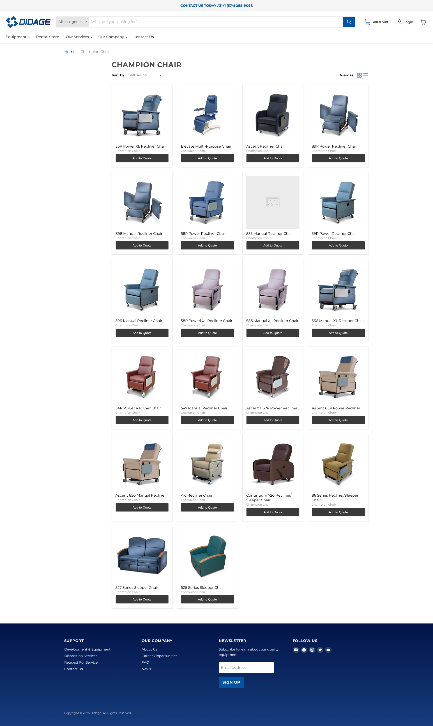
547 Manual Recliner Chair (204, 408)
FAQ (145, 662)
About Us (149, 649)
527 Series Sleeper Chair (136, 587)
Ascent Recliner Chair (265, 146)
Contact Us (144, 37)
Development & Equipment (87, 649)
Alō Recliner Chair (196, 495)
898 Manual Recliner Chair (138, 233)
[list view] (365, 75)
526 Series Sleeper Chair (202, 587)
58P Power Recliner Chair (203, 233)
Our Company (111, 37)
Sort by (118, 75)
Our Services (78, 37)
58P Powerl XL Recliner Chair (206, 321)
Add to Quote (142, 158)
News (146, 669)
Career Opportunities (159, 656)
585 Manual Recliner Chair (269, 233)
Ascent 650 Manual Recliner (140, 495)
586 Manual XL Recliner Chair (272, 321)
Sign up (231, 682)
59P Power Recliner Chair (334, 233)
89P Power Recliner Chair (334, 146)
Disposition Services (80, 656)
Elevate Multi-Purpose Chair (206, 146)
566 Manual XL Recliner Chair (338, 321)
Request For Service (81, 662)
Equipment (17, 37)
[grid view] (359, 75)
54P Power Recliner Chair (138, 408)
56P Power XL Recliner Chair (140, 146)
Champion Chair (127, 151)
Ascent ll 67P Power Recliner (271, 408)
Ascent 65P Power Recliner (336, 408)
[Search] (349, 22)
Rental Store (47, 37)
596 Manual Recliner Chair (138, 321)
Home (70, 52)
